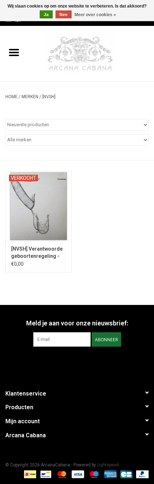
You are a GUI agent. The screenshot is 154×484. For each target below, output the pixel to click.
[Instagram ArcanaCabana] (83, 361)
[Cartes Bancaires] (126, 473)
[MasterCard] (61, 473)
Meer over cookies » (95, 14)
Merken (29, 96)
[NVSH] (49, 96)
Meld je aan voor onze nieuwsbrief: (77, 323)
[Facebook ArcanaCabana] (71, 361)
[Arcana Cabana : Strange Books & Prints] (91, 53)
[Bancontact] (45, 473)
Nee (63, 14)
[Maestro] (93, 473)
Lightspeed (108, 464)
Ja (46, 14)
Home (11, 96)
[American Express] (110, 473)
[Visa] (77, 473)
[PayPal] (141, 473)
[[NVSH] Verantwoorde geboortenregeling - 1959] (38, 206)
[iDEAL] (29, 473)
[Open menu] (14, 52)
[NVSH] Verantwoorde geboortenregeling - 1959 (37, 253)
